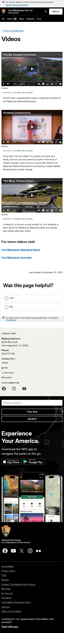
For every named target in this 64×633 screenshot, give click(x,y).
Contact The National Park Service (18, 584)
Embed (4, 88)
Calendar (30, 19)
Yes (12, 298)
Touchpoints (11, 319)
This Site (32, 411)
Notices (5, 579)
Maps (21, 19)
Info (3, 19)
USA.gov (5, 607)
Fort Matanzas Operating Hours (20, 249)
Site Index (8, 372)
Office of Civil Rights (11, 611)
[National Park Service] (3, 11)
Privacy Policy (8, 571)
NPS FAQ (5, 589)
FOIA (3, 575)
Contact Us (8, 358)
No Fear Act (7, 593)
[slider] (32, 81)
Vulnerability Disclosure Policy (16, 602)
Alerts (11, 19)
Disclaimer (6, 598)
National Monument (20, 11)
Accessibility (7, 566)
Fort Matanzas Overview (16, 257)
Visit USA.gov (9, 626)
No (11, 306)
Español (7, 377)
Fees (39, 19)
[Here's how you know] (32, 3)
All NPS (32, 418)
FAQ (5, 368)
